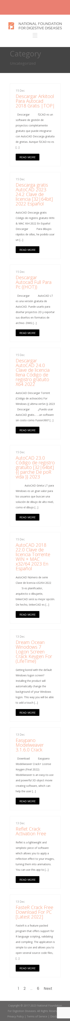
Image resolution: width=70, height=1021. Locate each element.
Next (48, 988)
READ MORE (27, 157)
